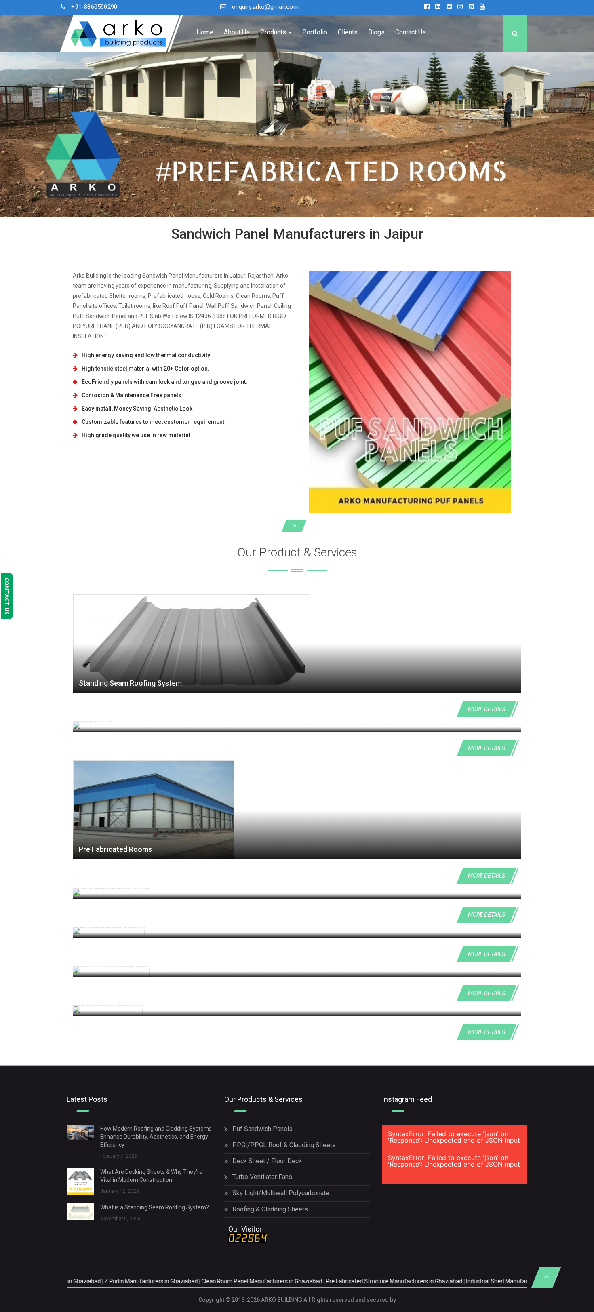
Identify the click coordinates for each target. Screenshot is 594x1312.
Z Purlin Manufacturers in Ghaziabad (67, 1281)
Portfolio (314, 32)
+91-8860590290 (94, 7)
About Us (237, 32)
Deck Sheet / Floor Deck (267, 1161)
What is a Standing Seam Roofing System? (154, 1207)
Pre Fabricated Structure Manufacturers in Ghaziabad (310, 1281)
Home (204, 32)
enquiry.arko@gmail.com (265, 7)
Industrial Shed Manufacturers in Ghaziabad (438, 1281)
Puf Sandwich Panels (262, 1129)
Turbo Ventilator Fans (262, 1177)
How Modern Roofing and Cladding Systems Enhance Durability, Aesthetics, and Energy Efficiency (156, 1136)
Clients (348, 32)
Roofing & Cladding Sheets (270, 1209)
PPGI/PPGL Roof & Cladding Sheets (284, 1145)
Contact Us (410, 32)
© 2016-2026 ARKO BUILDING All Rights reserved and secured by (310, 1300)
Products (274, 32)
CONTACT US (7, 596)
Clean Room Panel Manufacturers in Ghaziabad (177, 1281)
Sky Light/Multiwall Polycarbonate (280, 1193)
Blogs (376, 32)
